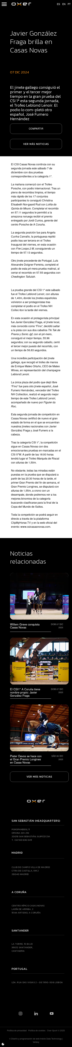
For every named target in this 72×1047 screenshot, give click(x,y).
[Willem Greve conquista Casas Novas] (39, 601)
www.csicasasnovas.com (35, 527)
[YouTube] (51, 1013)
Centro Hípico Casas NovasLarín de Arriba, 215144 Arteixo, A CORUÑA (28, 909)
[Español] (57, 4)
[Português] (67, 4)
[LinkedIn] (36, 1013)
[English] (62, 4)
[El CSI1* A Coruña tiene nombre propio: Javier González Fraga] (39, 667)
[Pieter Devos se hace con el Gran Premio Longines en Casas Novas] (39, 734)
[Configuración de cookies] (3, 1044)
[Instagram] (20, 1013)
